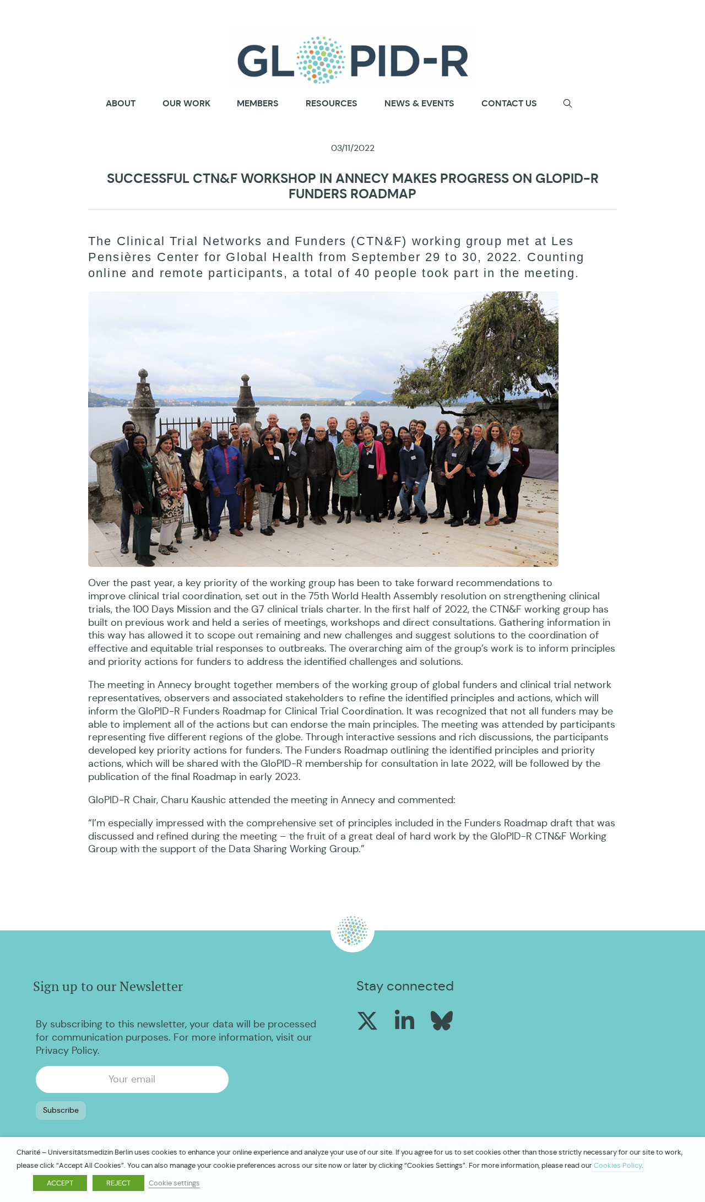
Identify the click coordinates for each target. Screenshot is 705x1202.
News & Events (419, 103)
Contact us (509, 103)
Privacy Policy (66, 1050)
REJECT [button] (118, 1183)
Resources (331, 103)
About (120, 103)
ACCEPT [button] (60, 1183)
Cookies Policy (618, 1165)
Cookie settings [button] (174, 1183)
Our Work (186, 103)
